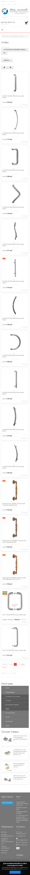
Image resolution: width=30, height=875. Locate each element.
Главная (6, 36)
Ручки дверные (14, 36)
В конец (4, 667)
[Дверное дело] (15, 11)
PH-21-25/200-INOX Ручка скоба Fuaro (14, 615)
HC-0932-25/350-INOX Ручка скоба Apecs (13, 467)
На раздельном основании (12, 696)
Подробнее (25, 869)
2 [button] (16, 94)
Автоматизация (10, 713)
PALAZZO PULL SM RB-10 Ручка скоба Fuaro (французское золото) (14, 578)
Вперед (22, 664)
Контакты (15, 4)
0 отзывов (25, 104)
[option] (15, 83)
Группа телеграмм (7, 802)
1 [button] (13, 94)
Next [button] (26, 82)
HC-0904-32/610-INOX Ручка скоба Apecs (13, 133)
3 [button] (16, 502)
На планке (8, 700)
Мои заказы (12, 1)
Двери (7, 725)
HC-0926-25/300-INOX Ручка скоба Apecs (13, 393)
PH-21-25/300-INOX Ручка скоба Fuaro (14, 650)
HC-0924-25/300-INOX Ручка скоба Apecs (13, 319)
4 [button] (18, 502)
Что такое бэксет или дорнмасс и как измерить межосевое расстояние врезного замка (22, 819)
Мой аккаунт (4, 1)
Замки (7, 688)
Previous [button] (4, 82)
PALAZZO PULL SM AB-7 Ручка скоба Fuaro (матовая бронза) (13, 504)
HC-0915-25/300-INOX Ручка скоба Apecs (13, 244)
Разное (7, 717)
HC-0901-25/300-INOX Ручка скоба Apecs (13, 96)
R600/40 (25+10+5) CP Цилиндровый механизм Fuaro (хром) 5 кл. (20, 777)
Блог (9, 4)
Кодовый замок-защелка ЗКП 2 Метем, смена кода (22, 803)
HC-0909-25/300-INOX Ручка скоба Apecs (13, 207)
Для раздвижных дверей (12, 704)
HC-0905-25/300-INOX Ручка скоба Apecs (13, 170)
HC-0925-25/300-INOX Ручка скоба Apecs (13, 356)
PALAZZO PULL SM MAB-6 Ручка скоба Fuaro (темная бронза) (14, 541)
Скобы (7, 708)
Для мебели (9, 721)
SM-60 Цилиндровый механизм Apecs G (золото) (19, 765)
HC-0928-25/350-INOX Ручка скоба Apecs (13, 430)
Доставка (3, 4)
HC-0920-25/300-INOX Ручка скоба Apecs (13, 282)
